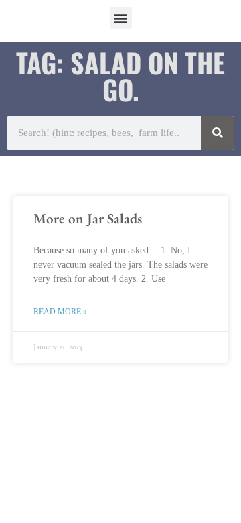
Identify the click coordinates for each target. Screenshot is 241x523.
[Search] (217, 133)
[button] (121, 18)
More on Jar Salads (87, 218)
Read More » (60, 311)
